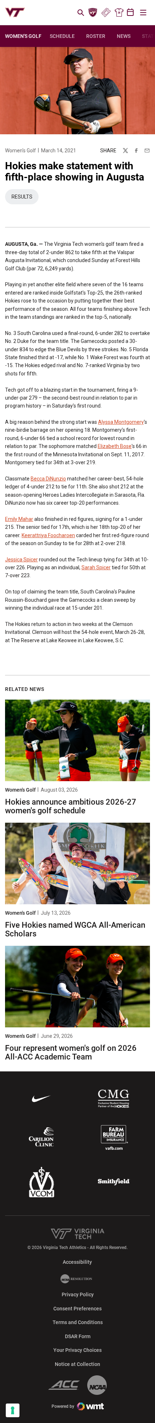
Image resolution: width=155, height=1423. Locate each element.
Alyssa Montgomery (121, 422)
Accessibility (77, 1262)
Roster (95, 36)
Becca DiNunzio (48, 479)
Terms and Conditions (78, 1322)
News (123, 36)
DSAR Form (77, 1336)
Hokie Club (93, 12)
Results (25, 198)
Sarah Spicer (96, 567)
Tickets (106, 12)
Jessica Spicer (21, 559)
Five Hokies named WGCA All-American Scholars (75, 929)
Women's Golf (20, 150)
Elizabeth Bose (115, 446)
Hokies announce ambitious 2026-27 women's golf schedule (70, 806)
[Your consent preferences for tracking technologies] (12, 1410)
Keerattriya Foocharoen (48, 535)
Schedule (62, 36)
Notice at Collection (77, 1364)
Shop (119, 12)
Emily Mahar (19, 519)
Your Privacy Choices (77, 1350)
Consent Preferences (77, 1308)
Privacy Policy (78, 1294)
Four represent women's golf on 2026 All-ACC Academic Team (71, 1052)
